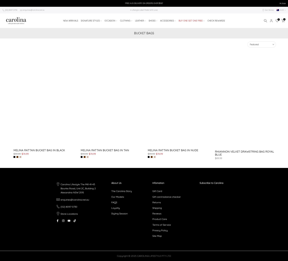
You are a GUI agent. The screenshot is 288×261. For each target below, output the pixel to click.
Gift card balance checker (166, 196)
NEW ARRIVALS (70, 20)
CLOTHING (125, 20)
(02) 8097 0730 (11, 10)
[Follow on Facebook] (57, 221)
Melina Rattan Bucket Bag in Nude (173, 150)
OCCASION (110, 20)
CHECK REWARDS (216, 20)
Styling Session (119, 213)
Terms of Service (161, 224)
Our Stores (269, 10)
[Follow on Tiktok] (74, 221)
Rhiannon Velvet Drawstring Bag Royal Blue (244, 153)
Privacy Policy (160, 230)
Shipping (157, 207)
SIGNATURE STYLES (90, 20)
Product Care (159, 219)
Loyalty (115, 207)
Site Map (157, 235)
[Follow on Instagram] (63, 221)
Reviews (156, 213)
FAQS (114, 202)
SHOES (152, 20)
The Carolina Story (121, 191)
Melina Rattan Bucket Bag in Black (39, 150)
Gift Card (157, 191)
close (6, 3)
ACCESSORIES (167, 20)
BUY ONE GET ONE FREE (191, 20)
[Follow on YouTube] (69, 221)
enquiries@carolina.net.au (34, 10)
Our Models (117, 196)
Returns (156, 202)
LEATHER (139, 20)
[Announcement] (144, 3)
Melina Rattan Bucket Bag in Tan (105, 150)
